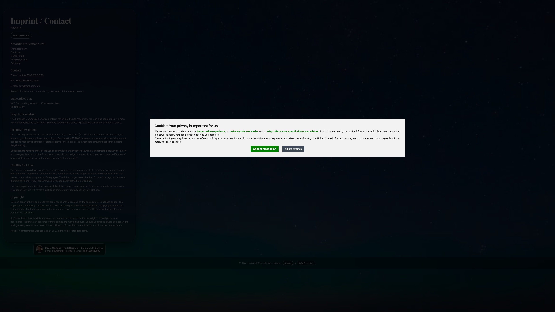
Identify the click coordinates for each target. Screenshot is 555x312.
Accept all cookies (264, 148)
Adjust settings (293, 148)
